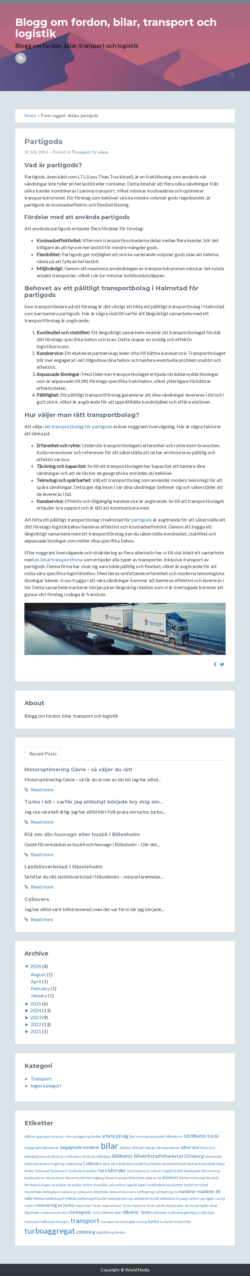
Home (214, 74)
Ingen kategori (45, 1085)
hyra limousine (138, 1171)
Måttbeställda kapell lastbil (85, 1198)
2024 (35, 1010)
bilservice (190, 1147)
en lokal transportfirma (58, 559)
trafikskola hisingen (54, 1222)
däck (106, 1164)
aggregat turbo (47, 1136)
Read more (41, 789)
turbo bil (166, 1222)
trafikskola (159, 1212)
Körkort (170, 1177)
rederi (29, 1205)
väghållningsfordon (110, 1232)
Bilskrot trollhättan (97, 1156)
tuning (142, 1222)
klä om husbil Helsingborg (84, 1178)
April (36, 981)
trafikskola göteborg (183, 1212)
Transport (81, 152)
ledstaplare (51, 1192)
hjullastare (58, 1171)
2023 (35, 1017)
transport (84, 1220)
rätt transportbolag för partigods (77, 426)
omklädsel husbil (146, 1198)
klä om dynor (55, 1178)
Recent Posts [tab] (43, 753)
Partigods (43, 141)
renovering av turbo (54, 1205)
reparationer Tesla (116, 1205)
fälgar (220, 1164)
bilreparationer (168, 1148)
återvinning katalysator (147, 1136)
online (194, 1198)
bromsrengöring (52, 1164)
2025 (35, 1003)
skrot (213, 1205)
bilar (110, 1145)
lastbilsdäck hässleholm (165, 1185)
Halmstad (42, 1171)
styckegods (79, 1212)
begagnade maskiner (80, 1147)
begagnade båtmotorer (41, 1148)
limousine (68, 1192)
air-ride (66, 1136)
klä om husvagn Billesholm (125, 1178)
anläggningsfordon (87, 1136)
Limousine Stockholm (93, 1192)
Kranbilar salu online (110, 1185)
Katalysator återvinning (202, 1171)
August (38, 974)
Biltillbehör (122, 1156)
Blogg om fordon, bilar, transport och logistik (116, 28)
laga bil (132, 1185)
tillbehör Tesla (136, 1212)
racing (220, 1198)
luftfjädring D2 (166, 1192)
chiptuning (73, 1164)
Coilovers (36, 899)
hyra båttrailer (112, 1170)
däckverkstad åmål (201, 1164)
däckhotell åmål (174, 1164)
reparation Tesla (88, 1205)
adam (103, 152)
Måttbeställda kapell (48, 1198)
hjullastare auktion (83, 1171)
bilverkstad (147, 1155)
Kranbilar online (80, 1185)
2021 (35, 1031)
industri (157, 1171)
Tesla (96, 1212)
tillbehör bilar (111, 1212)
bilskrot (45, 1156)
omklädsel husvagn (174, 1198)
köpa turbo (153, 1178)
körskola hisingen (37, 1185)
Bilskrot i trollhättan (67, 1156)
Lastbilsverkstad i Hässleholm (63, 867)
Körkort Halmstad (192, 1178)
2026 (35, 966)
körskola (212, 1178)
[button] (232, 74)
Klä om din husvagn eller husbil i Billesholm (82, 834)
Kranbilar (59, 1185)
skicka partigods (196, 1205)
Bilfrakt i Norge (143, 1148)
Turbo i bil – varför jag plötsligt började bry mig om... (93, 802)
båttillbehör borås (201, 1136)
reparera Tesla (143, 1205)
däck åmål (118, 1164)
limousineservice (123, 1192)
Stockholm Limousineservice (45, 1212)
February (40, 988)
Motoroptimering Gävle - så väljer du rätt (78, 769)
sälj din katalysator (169, 1205)
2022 (35, 1024)
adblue (29, 1136)
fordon (29, 1171)
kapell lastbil (173, 1171)
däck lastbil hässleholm (144, 1164)
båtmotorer (174, 1136)
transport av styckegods (118, 1222)
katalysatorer (34, 1178)
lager (142, 1185)
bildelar (125, 1148)
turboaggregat (49, 1230)
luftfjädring (146, 1192)
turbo (153, 1221)
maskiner (187, 1191)
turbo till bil (182, 1222)
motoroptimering (120, 1198)
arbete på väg (115, 1136)
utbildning (85, 1232)
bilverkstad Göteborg (183, 1156)
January (39, 995)
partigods (141, 519)
